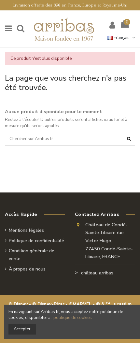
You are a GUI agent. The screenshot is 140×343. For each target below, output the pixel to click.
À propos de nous (27, 269)
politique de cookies (72, 318)
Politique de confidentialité (36, 241)
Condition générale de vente (31, 255)
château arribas (97, 272)
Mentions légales (26, 230)
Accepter (22, 329)
